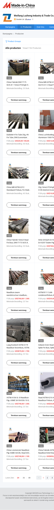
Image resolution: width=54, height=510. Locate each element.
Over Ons (40, 27)
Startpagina (10, 27)
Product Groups (14, 41)
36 (24, 477)
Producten (27, 27)
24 (18, 478)
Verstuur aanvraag (18, 100)
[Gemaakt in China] (19, 5)
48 (29, 477)
